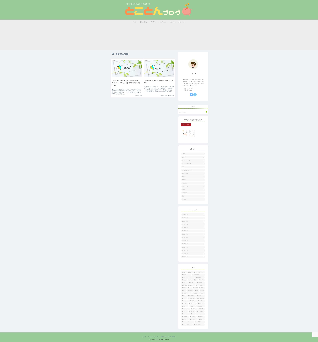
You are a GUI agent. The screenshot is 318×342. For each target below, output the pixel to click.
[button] (205, 112)
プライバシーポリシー (153, 336)
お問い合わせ (171, 336)
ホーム (144, 336)
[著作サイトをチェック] (191, 94)
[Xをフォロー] (195, 94)
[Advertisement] (159, 38)
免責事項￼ (164, 336)
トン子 (193, 74)
